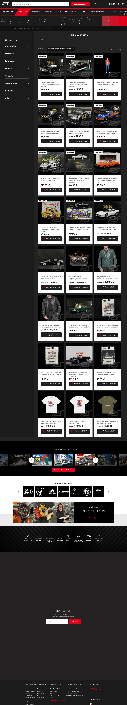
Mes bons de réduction (43, 700)
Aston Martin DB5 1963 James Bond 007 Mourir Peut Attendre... (79, 180)
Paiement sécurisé (30, 697)
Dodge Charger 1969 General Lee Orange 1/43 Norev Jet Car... (107, 180)
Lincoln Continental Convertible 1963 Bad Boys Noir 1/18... (50, 84)
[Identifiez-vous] (118, 4)
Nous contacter (79, 4)
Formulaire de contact (57, 700)
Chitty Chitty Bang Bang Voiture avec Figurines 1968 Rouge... (50, 229)
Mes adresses (40, 693)
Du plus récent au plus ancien (61, 49)
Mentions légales (29, 691)
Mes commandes (41, 689)
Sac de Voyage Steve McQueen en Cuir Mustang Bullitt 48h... (78, 278)
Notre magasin (29, 704)
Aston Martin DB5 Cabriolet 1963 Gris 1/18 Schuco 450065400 (78, 374)
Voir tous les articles (63, 470)
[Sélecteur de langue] (113, 4)
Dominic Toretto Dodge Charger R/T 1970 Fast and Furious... (78, 84)
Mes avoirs (39, 691)
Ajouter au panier (53, 94)
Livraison (27, 689)
